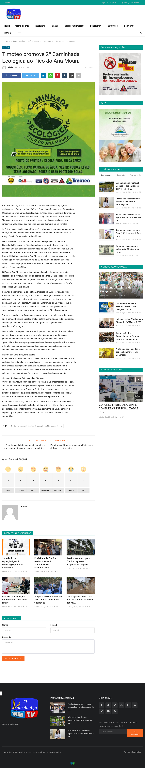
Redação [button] (129, 26)
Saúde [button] (55, 26)
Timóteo (22, 41)
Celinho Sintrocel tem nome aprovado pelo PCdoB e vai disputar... (116, 408)
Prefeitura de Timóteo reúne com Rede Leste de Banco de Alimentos (71, 446)
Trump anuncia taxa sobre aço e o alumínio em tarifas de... (128, 217)
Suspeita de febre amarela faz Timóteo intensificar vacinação (48, 599)
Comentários (11, 618)
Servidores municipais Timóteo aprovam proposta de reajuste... (78, 561)
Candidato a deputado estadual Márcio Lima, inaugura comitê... (126, 306)
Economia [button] (96, 26)
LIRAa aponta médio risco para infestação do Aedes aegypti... (80, 599)
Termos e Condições (132, 752)
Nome (5, 625)
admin (10, 67)
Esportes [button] (113, 26)
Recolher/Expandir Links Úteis (1, 693)
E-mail (53, 625)
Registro (113, 2)
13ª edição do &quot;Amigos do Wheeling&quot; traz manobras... (12, 563)
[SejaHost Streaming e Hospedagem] (72, 762)
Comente (6, 637)
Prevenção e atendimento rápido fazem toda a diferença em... (128, 202)
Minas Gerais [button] (22, 26)
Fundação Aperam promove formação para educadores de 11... (81, 707)
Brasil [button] (8, 33)
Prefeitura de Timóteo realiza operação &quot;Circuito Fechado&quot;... (45, 563)
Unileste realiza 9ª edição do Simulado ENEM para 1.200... (129, 320)
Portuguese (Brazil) (131, 2)
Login (103, 2)
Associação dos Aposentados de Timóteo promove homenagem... (127, 336)
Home (7, 26)
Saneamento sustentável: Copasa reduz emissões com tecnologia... (127, 186)
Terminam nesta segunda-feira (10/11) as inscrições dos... (128, 233)
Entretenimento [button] (74, 26)
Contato (7, 2)
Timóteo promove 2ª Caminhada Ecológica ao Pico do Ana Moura (36, 426)
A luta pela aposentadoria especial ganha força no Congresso (128, 352)
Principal (5, 41)
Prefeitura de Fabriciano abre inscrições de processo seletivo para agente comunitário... (25, 446)
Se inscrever (135, 733)
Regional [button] (40, 26)
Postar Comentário (13, 658)
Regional (14, 41)
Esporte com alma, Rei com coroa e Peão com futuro (14, 599)
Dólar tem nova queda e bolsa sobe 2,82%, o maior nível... (128, 249)
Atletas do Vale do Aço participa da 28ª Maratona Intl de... (80, 720)
